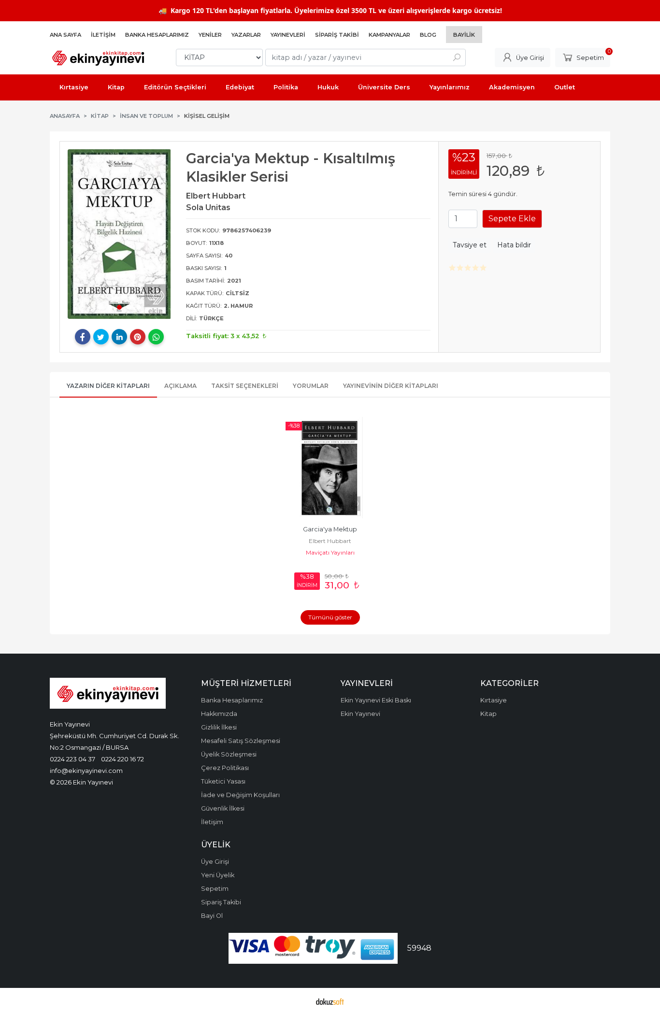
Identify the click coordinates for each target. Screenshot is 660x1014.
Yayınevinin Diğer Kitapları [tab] (390, 385)
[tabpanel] (119, 234)
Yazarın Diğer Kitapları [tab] (108, 385)
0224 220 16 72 (122, 759)
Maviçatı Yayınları (330, 552)
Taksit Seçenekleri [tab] (244, 385)
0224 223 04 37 (72, 759)
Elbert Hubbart (330, 540)
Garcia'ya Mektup (330, 529)
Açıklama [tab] (180, 385)
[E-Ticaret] (330, 1001)
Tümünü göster (330, 617)
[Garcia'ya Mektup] (330, 467)
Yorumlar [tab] (311, 385)
